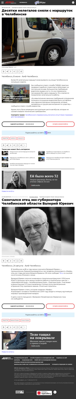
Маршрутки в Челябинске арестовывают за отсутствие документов (58, 158)
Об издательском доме (21, 358)
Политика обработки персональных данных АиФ (28, 362)
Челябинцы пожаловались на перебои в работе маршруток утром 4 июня (58, 152)
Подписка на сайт (61, 358)
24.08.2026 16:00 (6, 197)
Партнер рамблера (30, 392)
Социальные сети (27, 360)
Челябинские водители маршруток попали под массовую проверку (22, 164)
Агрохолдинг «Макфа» (8, 256)
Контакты (17, 360)
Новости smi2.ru (8, 191)
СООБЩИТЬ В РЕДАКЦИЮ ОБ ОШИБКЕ (62, 364)
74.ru (61, 273)
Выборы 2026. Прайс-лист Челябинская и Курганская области (32, 364)
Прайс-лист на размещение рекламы (45, 360)
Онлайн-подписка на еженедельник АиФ (42, 358)
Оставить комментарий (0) (60, 124)
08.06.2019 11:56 (6, 7)
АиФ (15, 67)
